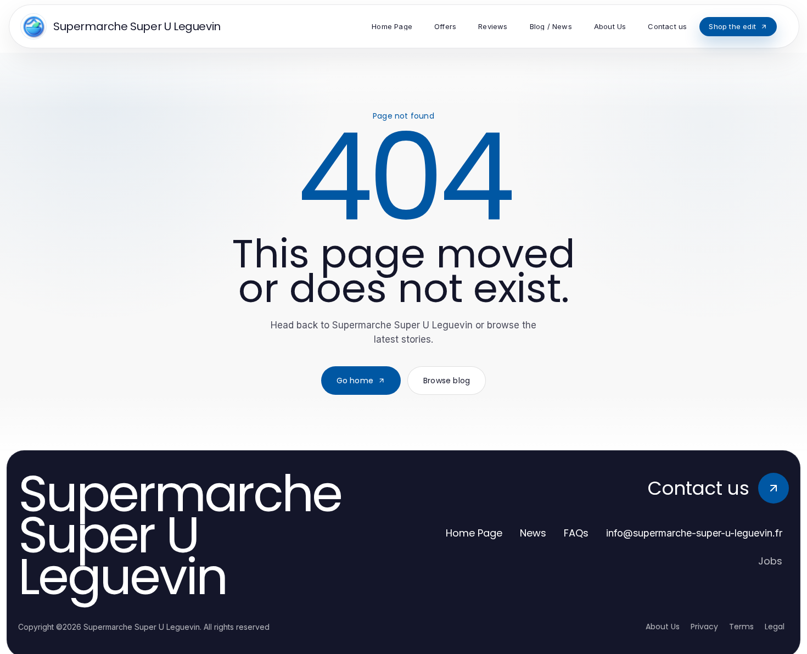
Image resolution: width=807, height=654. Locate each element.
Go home (355, 380)
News (533, 533)
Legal (774, 626)
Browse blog (446, 380)
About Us (663, 626)
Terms (741, 626)
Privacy (704, 626)
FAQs (576, 533)
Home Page (474, 533)
